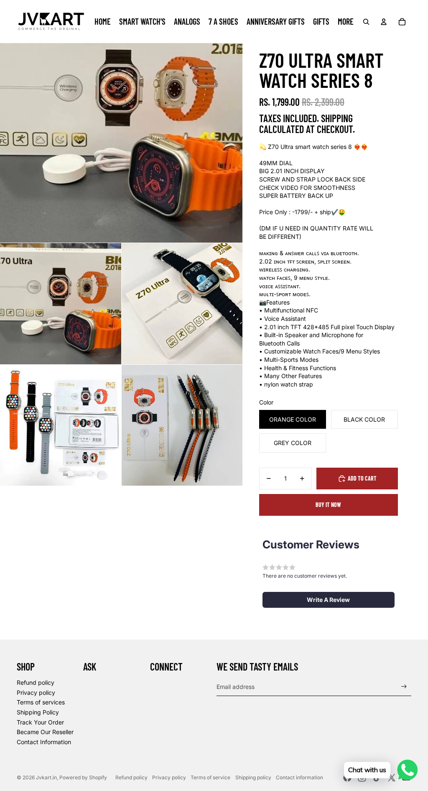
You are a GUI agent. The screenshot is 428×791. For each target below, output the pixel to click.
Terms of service (210, 777)
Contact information (299, 777)
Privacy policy (36, 692)
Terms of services (41, 702)
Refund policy (35, 682)
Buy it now (328, 504)
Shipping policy (253, 777)
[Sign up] (404, 686)
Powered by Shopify (83, 777)
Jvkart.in (46, 777)
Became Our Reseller (45, 731)
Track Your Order (40, 722)
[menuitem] (102, 22)
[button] (328, 600)
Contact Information (44, 741)
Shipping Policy (38, 712)
